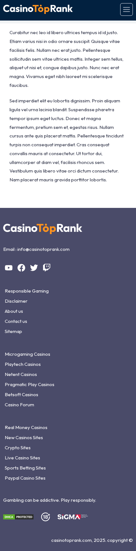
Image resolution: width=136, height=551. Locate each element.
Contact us (16, 321)
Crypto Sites (18, 448)
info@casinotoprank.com (43, 249)
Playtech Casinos (23, 364)
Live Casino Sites (22, 458)
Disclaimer (16, 301)
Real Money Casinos (26, 427)
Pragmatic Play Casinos (29, 384)
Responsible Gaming (27, 291)
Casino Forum (19, 405)
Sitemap (13, 331)
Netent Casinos (21, 374)
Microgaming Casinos (27, 354)
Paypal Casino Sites (25, 478)
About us (14, 311)
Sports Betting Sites (25, 468)
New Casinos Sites (24, 437)
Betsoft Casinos (21, 394)
